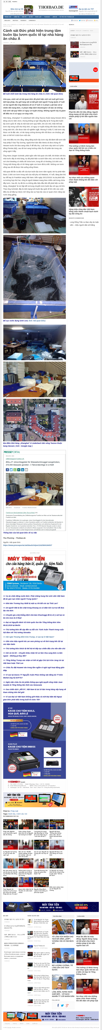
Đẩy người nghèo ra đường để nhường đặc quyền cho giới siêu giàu (42, 954)
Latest (72, 30)
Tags (91, 30)
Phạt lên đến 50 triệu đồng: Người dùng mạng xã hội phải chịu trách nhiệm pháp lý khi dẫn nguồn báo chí (83, 115)
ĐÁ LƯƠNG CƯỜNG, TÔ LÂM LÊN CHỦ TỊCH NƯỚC (62, 967)
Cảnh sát (20, 814)
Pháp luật (38, 16)
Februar (13, 24)
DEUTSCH (15, 20)
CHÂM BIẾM (73, 86)
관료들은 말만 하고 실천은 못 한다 (14, 919)
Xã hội (31, 16)
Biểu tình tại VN (17, 9)
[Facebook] (59, 1006)
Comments (85, 30)
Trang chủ (7, 16)
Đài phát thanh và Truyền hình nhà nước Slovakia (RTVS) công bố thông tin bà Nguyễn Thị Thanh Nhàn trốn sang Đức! (38, 935)
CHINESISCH (32, 20)
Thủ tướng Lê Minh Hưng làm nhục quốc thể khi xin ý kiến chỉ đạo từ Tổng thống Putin (82, 148)
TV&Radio (47, 16)
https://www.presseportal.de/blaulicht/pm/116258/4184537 (27, 545)
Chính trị (16, 16)
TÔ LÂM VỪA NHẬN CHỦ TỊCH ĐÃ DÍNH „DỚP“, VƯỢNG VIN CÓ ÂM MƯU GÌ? (63, 940)
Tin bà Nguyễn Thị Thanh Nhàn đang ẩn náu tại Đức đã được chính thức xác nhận (38, 922)
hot (26, 814)
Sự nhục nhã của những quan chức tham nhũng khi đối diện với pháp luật (83, 180)
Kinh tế (24, 16)
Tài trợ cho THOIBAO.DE (66, 16)
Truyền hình (57, 916)
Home (4, 24)
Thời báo (9, 1027)
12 (17, 24)
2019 (8, 24)
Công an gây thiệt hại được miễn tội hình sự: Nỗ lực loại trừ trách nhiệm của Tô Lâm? (39, 990)
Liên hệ (54, 16)
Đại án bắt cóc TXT (86, 9)
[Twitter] (63, 1006)
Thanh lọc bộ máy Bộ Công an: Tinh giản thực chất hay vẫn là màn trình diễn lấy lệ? (39, 966)
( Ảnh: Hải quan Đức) (36, 321)
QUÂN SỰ (34, 1023)
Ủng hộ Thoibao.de (22, 1)
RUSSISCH (23, 20)
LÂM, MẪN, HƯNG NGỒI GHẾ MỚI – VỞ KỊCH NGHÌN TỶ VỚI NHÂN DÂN (63, 994)
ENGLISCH (7, 20)
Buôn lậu (11, 814)
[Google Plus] (68, 1006)
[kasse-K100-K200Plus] (34, 791)
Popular (78, 30)
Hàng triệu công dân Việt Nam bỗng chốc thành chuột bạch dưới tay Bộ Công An (83, 211)
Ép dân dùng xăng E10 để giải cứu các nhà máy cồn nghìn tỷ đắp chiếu (41, 1001)
